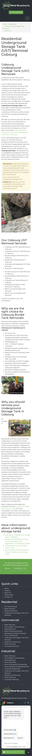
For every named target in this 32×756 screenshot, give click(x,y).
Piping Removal (10, 629)
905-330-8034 (16, 12)
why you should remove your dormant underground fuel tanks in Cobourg (14, 132)
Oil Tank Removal (10, 606)
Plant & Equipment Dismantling (15, 664)
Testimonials (8, 595)
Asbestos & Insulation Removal (15, 633)
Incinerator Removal (11, 646)
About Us (7, 593)
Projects (7, 590)
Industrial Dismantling (12, 669)
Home (6, 588)
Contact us (7, 182)
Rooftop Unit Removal (12, 642)
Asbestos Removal (10, 611)
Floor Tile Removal (11, 635)
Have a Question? (14, 752)
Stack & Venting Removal (13, 631)
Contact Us (20, 568)
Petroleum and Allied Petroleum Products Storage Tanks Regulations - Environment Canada (17, 541)
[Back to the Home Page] (16, 6)
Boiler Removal (9, 609)
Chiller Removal (10, 644)
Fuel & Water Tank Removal (14, 627)
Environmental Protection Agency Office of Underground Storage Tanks (17, 552)
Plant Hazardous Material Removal (16, 667)
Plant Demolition (10, 662)
